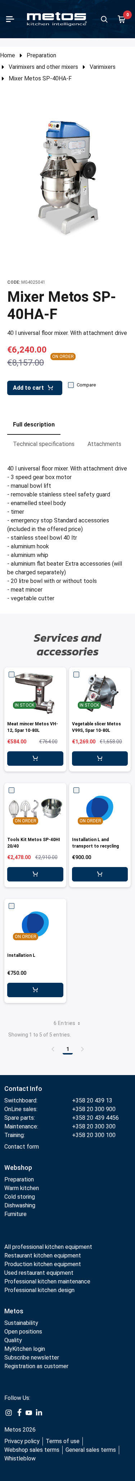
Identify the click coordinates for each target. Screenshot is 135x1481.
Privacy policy (22, 1441)
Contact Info (23, 1088)
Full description (34, 424)
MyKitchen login (24, 1348)
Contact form (21, 1146)
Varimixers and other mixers (43, 66)
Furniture (15, 1214)
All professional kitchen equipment (48, 1246)
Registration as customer (36, 1366)
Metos (13, 1311)
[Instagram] (8, 1412)
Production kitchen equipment (42, 1264)
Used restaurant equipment (38, 1272)
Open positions (23, 1331)
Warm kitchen (22, 1188)
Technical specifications (44, 444)
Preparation (41, 55)
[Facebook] (18, 1412)
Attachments (104, 444)
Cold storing (19, 1196)
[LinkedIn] (39, 1412)
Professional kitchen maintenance (47, 1281)
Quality (13, 1340)
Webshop (18, 1167)
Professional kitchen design (39, 1290)
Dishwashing (19, 1205)
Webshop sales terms (31, 1449)
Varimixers (103, 66)
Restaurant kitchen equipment (43, 1255)
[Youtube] (28, 1412)
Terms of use (63, 1441)
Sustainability (21, 1322)
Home (7, 55)
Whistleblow (20, 1458)
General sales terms (91, 1449)
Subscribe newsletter (31, 1357)
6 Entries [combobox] (64, 1023)
